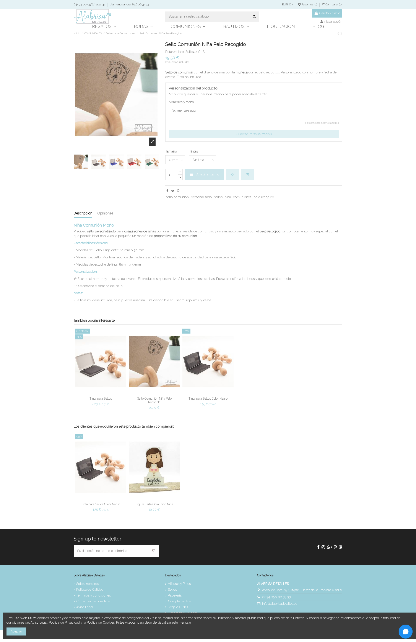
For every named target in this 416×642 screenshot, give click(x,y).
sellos (218, 197)
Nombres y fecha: (182, 102)
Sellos (172, 590)
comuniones (242, 197)
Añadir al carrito (207, 174)
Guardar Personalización (254, 134)
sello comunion (177, 197)
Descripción (83, 213)
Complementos (179, 601)
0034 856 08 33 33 (276, 597)
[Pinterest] (178, 191)
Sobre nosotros (87, 584)
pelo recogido (264, 197)
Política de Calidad (89, 590)
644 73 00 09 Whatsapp (90, 4)
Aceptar (16, 631)
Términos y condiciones (93, 595)
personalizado (201, 197)
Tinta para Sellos (100, 398)
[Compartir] (167, 191)
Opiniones (105, 213)
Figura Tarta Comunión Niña (154, 504)
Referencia (173, 52)
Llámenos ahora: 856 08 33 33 (129, 4)
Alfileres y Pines (179, 584)
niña (228, 197)
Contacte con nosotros (93, 601)
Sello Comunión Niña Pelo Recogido (154, 400)
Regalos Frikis (178, 607)
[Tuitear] (172, 191)
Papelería (175, 595)
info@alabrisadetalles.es (279, 604)
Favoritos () (309, 4)
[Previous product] (339, 33)
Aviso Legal (84, 607)
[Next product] (341, 33)
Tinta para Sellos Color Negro (208, 398)
